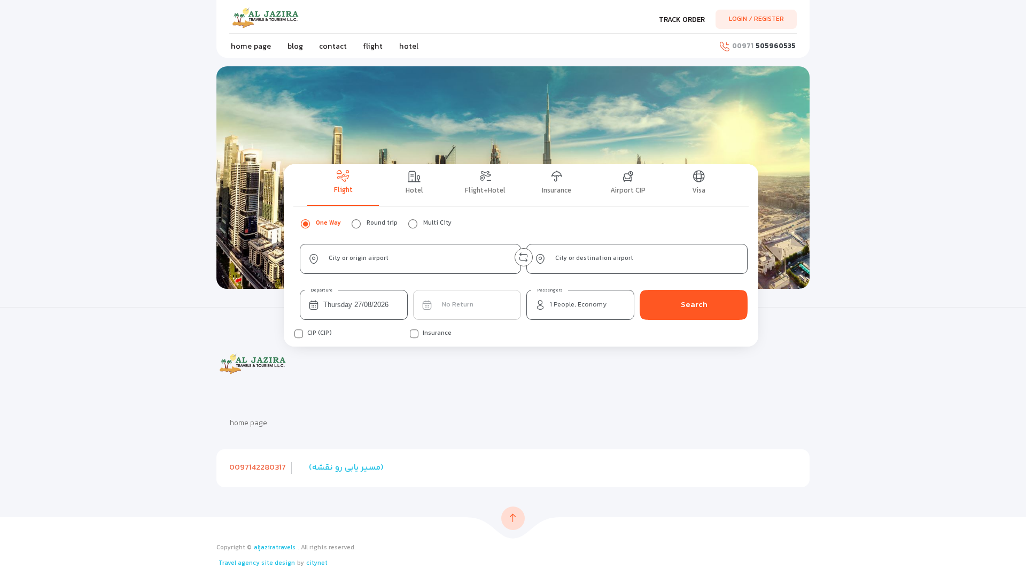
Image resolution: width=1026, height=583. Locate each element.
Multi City (437, 223)
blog (295, 47)
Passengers (550, 290)
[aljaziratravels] (272, 17)
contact (333, 47)
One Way (328, 223)
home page (251, 47)
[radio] (305, 223)
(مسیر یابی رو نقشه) (346, 467)
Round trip (382, 223)
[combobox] (410, 259)
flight (373, 47)
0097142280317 (257, 467)
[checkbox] (298, 333)
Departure (321, 290)
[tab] (342, 185)
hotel (408, 47)
